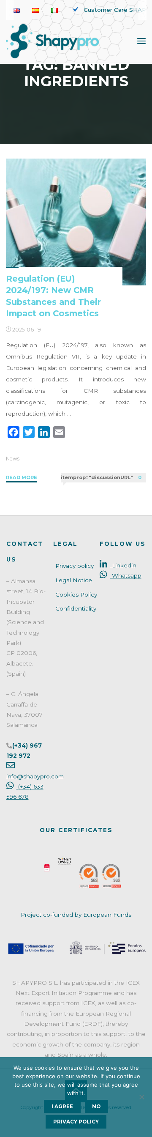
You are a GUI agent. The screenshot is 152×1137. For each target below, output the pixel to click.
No (96, 1107)
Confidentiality (75, 608)
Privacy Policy (76, 1122)
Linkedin (123, 565)
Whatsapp (125, 575)
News (12, 458)
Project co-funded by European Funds (76, 914)
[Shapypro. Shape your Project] (52, 40)
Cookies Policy (76, 594)
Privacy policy (74, 565)
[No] (141, 1097)
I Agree (62, 1107)
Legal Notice (73, 580)
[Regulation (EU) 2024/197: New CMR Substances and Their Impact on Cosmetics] (76, 222)
